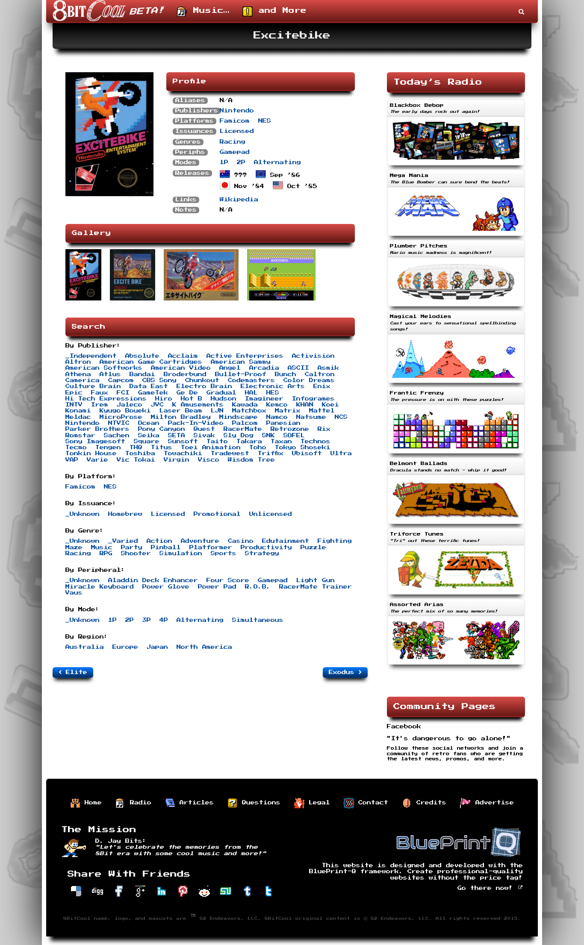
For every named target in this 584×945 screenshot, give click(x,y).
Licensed (237, 131)
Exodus (344, 672)
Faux (99, 393)
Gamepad (235, 152)
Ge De (187, 393)
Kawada (245, 405)
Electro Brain (204, 386)
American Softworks (103, 368)
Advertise (492, 803)
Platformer (210, 547)
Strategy (262, 553)
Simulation (180, 553)
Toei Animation (211, 447)
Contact (371, 803)
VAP (71, 460)
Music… (208, 11)
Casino (241, 541)
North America (204, 647)
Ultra (341, 453)
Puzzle (313, 547)
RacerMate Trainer (315, 587)
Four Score (227, 580)
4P (163, 620)
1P (224, 162)
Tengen (108, 447)
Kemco (277, 405)
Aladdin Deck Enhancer (153, 580)
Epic (74, 393)
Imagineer (264, 399)
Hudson (223, 399)
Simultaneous (257, 620)
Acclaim (183, 356)
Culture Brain (93, 386)
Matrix (288, 411)
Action (159, 541)
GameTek (153, 393)
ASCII (298, 368)
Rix (324, 429)
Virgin (176, 460)
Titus (161, 447)
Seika (148, 435)
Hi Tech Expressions (106, 399)
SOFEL (294, 435)
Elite (74, 672)
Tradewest (230, 453)
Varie (97, 460)
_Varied (123, 541)
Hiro (163, 399)
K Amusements (198, 405)
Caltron (320, 374)
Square (146, 441)
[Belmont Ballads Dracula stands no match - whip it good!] (456, 525)
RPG (106, 553)
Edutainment (285, 541)
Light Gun (315, 580)
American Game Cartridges (151, 362)
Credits (429, 803)
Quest (204, 429)
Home (91, 803)
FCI (123, 393)
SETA (176, 435)
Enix (321, 386)
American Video (181, 368)
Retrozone (290, 429)
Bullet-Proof (240, 374)
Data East (149, 386)
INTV (74, 405)
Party (131, 547)
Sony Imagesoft (95, 441)
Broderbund (185, 374)
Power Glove (165, 587)
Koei (330, 405)
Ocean (148, 423)
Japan (157, 647)
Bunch (285, 374)
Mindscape (238, 417)
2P (241, 162)
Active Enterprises (244, 356)
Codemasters (251, 380)
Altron (78, 362)
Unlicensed (270, 514)
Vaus (74, 593)
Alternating (277, 162)
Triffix (270, 453)
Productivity (266, 547)
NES (264, 121)
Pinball (166, 547)
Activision (313, 356)
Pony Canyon (161, 429)
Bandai (142, 374)
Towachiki (183, 453)
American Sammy (241, 362)
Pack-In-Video (196, 423)
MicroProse (121, 417)
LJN (217, 411)
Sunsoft (183, 441)
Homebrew (125, 514)
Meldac (78, 417)
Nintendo (237, 111)
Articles (194, 803)
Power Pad (217, 587)
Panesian (283, 423)
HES (272, 393)
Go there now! (487, 888)
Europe (125, 647)
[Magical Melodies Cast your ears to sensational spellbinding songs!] (456, 384)
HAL (251, 393)
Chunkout (202, 380)
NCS (341, 417)
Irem (99, 405)
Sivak (204, 435)
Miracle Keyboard (99, 587)
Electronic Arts (273, 386)
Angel (230, 368)
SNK (268, 435)
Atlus (110, 374)
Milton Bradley (181, 417)
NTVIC (119, 423)
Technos (315, 441)
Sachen (117, 435)
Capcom (121, 380)
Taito (217, 441)
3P (146, 620)
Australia (84, 647)
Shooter (136, 553)
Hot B (191, 399)
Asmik (328, 368)
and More (280, 11)
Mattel (322, 411)
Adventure (200, 541)
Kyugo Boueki (125, 411)
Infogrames (313, 399)
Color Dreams (309, 380)
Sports (223, 553)
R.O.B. (258, 587)
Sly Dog (239, 435)
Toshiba (140, 453)
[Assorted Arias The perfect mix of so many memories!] (456, 665)
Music (101, 547)
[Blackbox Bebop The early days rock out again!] (456, 166)
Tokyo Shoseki (302, 447)
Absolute (142, 356)
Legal (317, 803)
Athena (78, 374)
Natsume (311, 417)
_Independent (91, 356)
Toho (257, 447)
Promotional (217, 514)
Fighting (335, 541)
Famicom (235, 121)
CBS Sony (159, 380)
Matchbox (249, 411)
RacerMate (243, 429)
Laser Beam (180, 411)
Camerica (82, 380)
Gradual (221, 393)
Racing (232, 142)
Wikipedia (239, 199)
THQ (136, 447)
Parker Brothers (97, 429)
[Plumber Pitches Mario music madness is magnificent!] (456, 307)
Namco (277, 417)
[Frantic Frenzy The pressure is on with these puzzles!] (456, 454)
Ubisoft (307, 453)
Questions (259, 803)
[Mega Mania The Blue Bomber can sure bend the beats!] (456, 237)
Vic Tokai (136, 460)
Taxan (281, 441)
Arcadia (264, 368)
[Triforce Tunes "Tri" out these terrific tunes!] (456, 595)
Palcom (245, 423)
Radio (138, 803)
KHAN (304, 405)
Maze (74, 547)
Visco (208, 460)
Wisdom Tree (251, 460)
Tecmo (76, 447)
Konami (78, 411)
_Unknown (82, 514)
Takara (249, 441)
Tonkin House (91, 453)
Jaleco (129, 405)
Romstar (80, 435)
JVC (157, 405)
